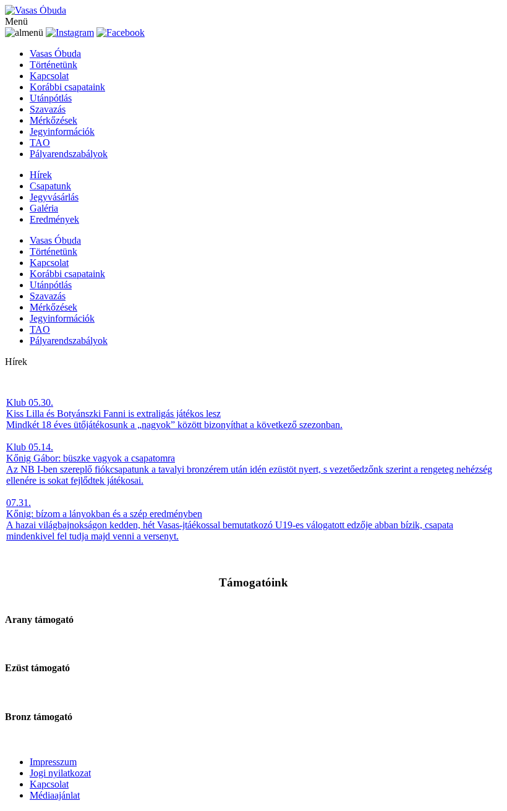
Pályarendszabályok (69, 153)
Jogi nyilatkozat (60, 773)
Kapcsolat (49, 76)
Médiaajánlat (55, 795)
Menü (16, 21)
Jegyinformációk (62, 131)
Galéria (44, 208)
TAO (40, 142)
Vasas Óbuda (55, 53)
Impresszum (53, 762)
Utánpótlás (51, 98)
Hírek (41, 174)
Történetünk (53, 64)
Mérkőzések (53, 120)
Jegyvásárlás (54, 197)
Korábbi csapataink (67, 87)
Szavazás (48, 109)
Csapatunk (50, 186)
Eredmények (54, 219)
